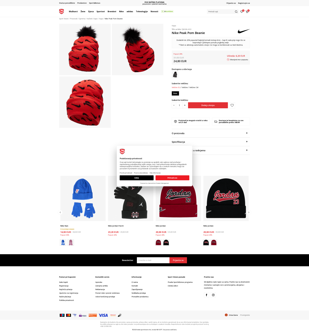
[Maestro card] (62, 315)
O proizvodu (178, 133)
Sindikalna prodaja (139, 293)
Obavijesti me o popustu (239, 59)
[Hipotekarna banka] (93, 315)
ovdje (227, 42)
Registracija (63, 286)
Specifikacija (178, 141)
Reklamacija (100, 289)
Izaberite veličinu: (180, 83)
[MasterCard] (113, 315)
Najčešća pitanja (65, 289)
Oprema (82, 18)
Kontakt (135, 286)
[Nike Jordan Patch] (130, 198)
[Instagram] (213, 295)
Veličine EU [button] (176, 87)
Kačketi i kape (92, 18)
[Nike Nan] (83, 198)
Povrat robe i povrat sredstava (107, 293)
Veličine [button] (185, 87)
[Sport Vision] (61, 11)
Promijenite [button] (245, 315)
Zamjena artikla (101, 286)
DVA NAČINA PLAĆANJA (129, 2)
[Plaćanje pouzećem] (119, 315)
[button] (79, 11)
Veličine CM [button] (193, 87)
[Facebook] (206, 295)
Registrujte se (244, 3)
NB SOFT (159, 330)
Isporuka (98, 282)
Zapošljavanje (137, 289)
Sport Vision (63, 18)
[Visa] (75, 315)
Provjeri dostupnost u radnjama (188, 150)
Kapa (101, 18)
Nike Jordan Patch (116, 226)
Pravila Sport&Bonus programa (180, 282)
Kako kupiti (63, 282)
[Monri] (82, 315)
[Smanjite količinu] (174, 105)
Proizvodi (73, 18)
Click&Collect (173, 286)
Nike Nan (64, 226)
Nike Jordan (161, 226)
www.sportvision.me (144, 330)
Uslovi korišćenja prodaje (105, 296)
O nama (135, 282)
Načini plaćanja (65, 296)
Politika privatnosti (66, 300)
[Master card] (68, 315)
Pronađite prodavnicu (140, 296)
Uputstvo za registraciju (68, 293)
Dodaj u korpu (208, 105)
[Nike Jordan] (178, 198)
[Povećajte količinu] (185, 105)
